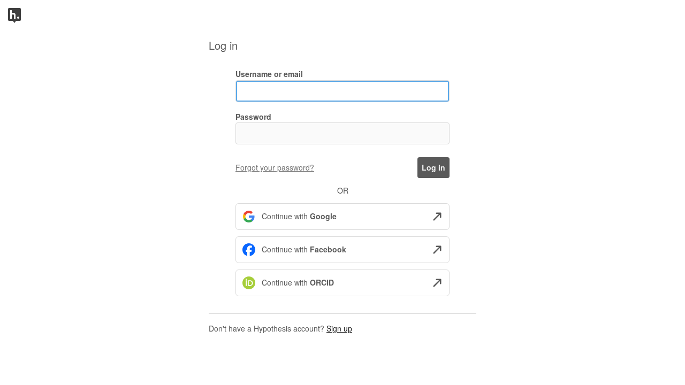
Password (253, 116)
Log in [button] (433, 167)
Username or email (269, 73)
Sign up (339, 328)
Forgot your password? (274, 167)
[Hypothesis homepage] (14, 14)
